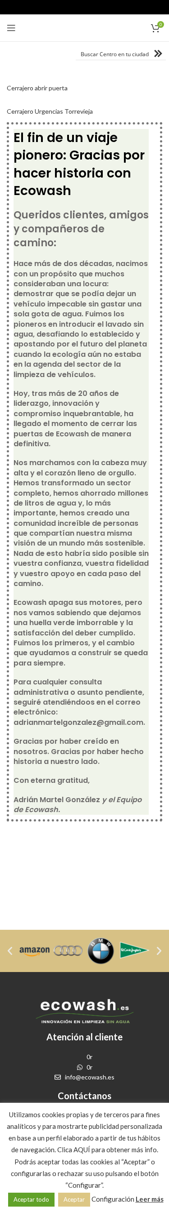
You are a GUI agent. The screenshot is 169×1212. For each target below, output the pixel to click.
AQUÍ (81, 1149)
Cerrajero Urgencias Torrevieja (50, 111)
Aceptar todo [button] (31, 1199)
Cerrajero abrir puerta (37, 88)
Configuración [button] (112, 1199)
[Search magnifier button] (159, 53)
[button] (10, 951)
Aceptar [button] (74, 1199)
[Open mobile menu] (11, 28)
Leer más (150, 1199)
